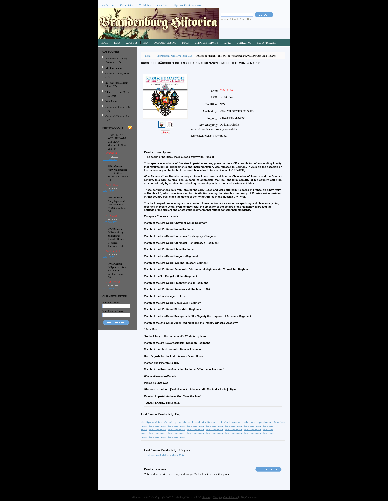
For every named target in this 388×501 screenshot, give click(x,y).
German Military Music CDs (116, 75)
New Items (111, 101)
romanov (236, 422)
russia (245, 422)
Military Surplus (113, 68)
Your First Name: (111, 302)
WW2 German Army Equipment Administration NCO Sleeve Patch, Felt (118, 204)
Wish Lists (145, 5)
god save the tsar (182, 422)
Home (148, 55)
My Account (107, 5)
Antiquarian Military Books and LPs (116, 60)
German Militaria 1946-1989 (117, 118)
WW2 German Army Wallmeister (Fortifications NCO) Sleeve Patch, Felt (118, 173)
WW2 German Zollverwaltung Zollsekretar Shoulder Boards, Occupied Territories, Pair (116, 237)
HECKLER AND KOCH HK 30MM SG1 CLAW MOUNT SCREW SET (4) (117, 141)
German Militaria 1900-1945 (116, 108)
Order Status (126, 5)
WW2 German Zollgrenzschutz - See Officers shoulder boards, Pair (117, 270)
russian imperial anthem (261, 422)
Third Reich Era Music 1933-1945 (117, 93)
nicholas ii (225, 422)
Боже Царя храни (157, 425)
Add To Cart (110, 160)
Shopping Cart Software (225, 497)
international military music (205, 422)
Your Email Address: (113, 311)
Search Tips (245, 19)
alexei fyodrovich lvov (151, 422)
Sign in (177, 5)
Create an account (193, 5)
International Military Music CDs (116, 84)
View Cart (162, 5)
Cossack (168, 422)
